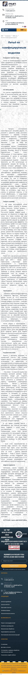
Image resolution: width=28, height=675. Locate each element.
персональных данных (20, 569)
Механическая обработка (7, 629)
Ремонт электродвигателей (8, 623)
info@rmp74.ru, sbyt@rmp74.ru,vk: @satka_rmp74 (13, 586)
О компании (8, 35)
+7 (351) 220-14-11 (10, 11)
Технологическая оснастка (8, 613)
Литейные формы (5, 610)
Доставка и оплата (6, 647)
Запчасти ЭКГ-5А (5, 604)
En (23, 26)
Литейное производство (7, 626)
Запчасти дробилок (6, 601)
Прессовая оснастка (6, 607)
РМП (2, 35)
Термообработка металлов (8, 632)
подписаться (14, 566)
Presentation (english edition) (8, 655)
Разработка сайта (8, 670)
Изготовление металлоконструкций (10, 634)
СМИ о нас (15, 35)
